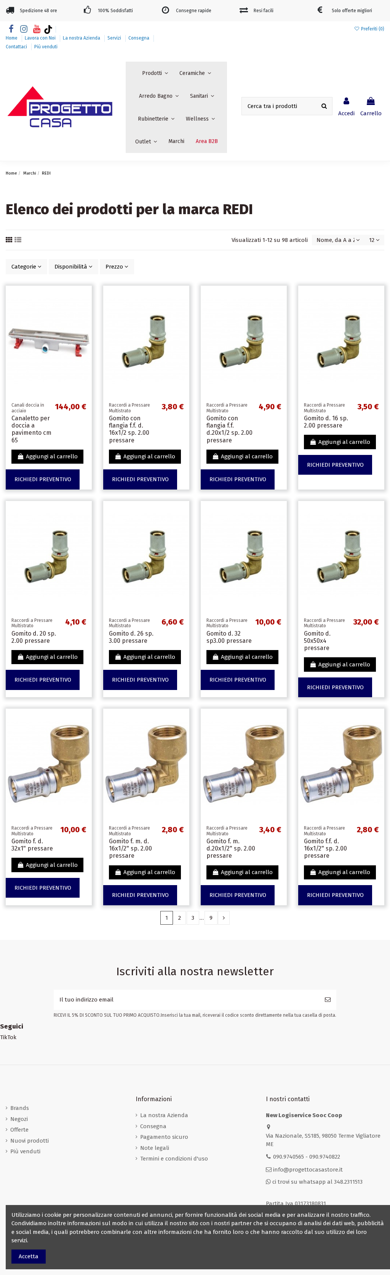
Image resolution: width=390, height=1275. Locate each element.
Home (12, 38)
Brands (19, 1108)
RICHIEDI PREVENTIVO (42, 479)
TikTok (8, 1037)
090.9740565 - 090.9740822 (306, 1156)
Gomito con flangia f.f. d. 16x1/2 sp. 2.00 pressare (129, 429)
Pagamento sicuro (164, 1137)
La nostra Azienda (82, 38)
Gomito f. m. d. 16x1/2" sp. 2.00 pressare (130, 848)
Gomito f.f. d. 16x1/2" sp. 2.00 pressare (325, 848)
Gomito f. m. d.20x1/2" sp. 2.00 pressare (230, 848)
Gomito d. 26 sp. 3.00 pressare (131, 637)
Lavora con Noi (41, 38)
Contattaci (17, 46)
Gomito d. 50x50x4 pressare (317, 641)
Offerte (19, 1129)
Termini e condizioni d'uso (174, 1158)
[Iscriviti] (327, 1000)
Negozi (19, 1119)
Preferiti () (372, 29)
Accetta (28, 1256)
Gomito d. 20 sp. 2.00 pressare (33, 637)
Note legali (154, 1148)
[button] (155, 73)
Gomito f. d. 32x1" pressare (32, 845)
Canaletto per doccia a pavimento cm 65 (31, 429)
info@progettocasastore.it (308, 1169)
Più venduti (46, 46)
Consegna (139, 38)
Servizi (114, 38)
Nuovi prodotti (29, 1140)
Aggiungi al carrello (52, 456)
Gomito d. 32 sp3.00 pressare (229, 637)
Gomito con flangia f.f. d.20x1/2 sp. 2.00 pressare (229, 429)
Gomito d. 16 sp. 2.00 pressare (326, 422)
